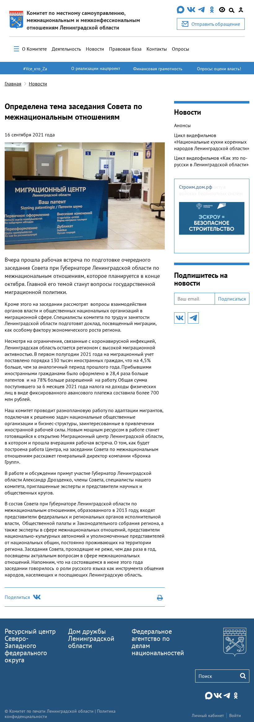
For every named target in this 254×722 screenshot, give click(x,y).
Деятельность (66, 49)
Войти (235, 715)
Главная (13, 83)
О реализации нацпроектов (95, 71)
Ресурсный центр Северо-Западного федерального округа (30, 645)
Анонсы (182, 125)
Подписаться (232, 299)
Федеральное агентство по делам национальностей (158, 642)
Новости (95, 49)
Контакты (157, 49)
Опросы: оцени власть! (219, 68)
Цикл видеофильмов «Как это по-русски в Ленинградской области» (211, 161)
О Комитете (34, 49)
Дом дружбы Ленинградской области (91, 638)
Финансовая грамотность (157, 68)
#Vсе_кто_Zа (35, 68)
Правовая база (125, 49)
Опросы (180, 49)
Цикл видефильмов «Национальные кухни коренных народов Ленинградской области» (211, 141)
